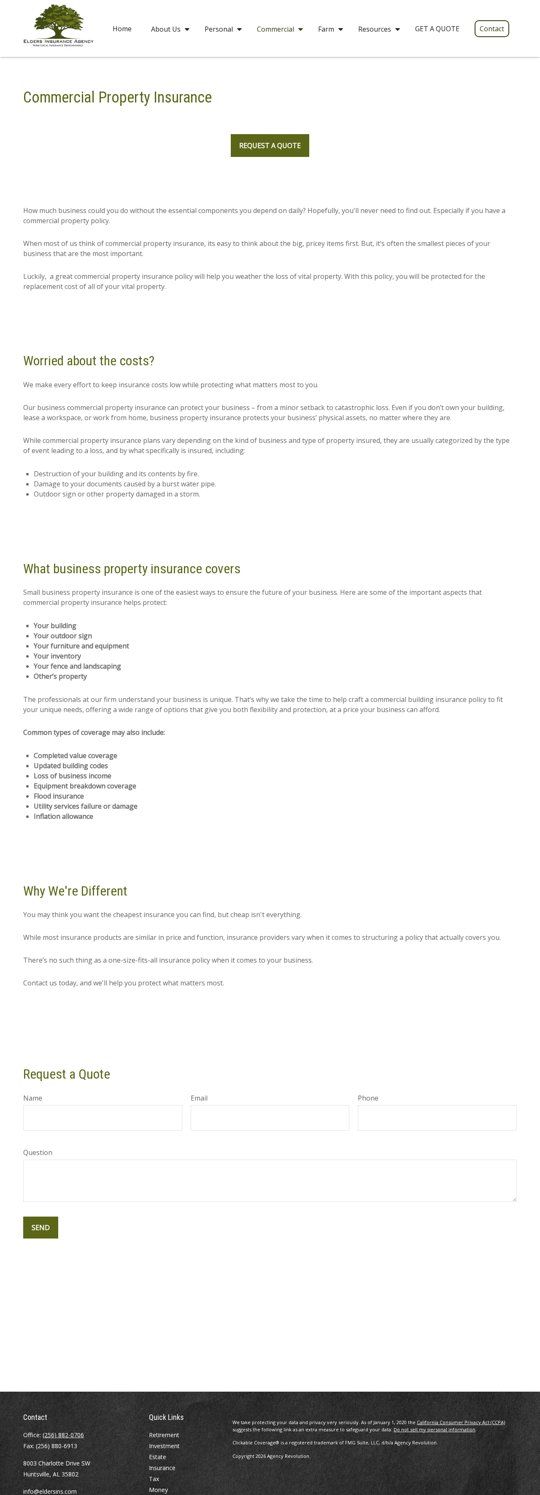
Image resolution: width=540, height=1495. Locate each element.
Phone (368, 1098)
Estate (157, 1457)
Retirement (164, 1435)
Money (158, 1490)
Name (32, 1098)
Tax (154, 1479)
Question (37, 1152)
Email (199, 1098)
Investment (164, 1446)
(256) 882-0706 (63, 1435)
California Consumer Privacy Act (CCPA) (461, 1422)
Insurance (162, 1468)
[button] (122, 29)
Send (41, 1227)
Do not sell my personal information (434, 1429)
